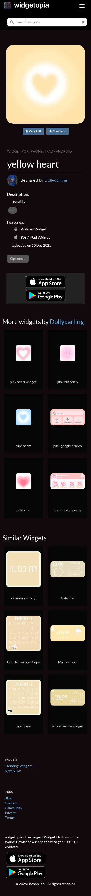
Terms (10, 817)
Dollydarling (55, 180)
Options (17, 258)
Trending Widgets (19, 766)
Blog (8, 798)
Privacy (10, 813)
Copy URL (34, 131)
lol (12, 210)
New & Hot (13, 771)
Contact (11, 803)
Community (13, 808)
